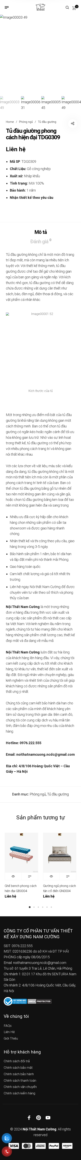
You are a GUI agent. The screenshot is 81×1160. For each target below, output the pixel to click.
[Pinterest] (38, 1117)
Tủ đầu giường (47, 122)
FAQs (8, 1026)
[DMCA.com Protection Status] (40, 1001)
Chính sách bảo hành (19, 1074)
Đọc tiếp (29, 876)
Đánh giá (40, 241)
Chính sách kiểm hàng (19, 1093)
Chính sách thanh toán (20, 1080)
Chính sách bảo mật (18, 1068)
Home (10, 122)
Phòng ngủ (26, 122)
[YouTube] (48, 1117)
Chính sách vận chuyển (20, 1087)
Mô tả (40, 232)
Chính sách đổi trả (17, 1061)
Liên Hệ (9, 1032)
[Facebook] (29, 1117)
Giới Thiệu (11, 1038)
